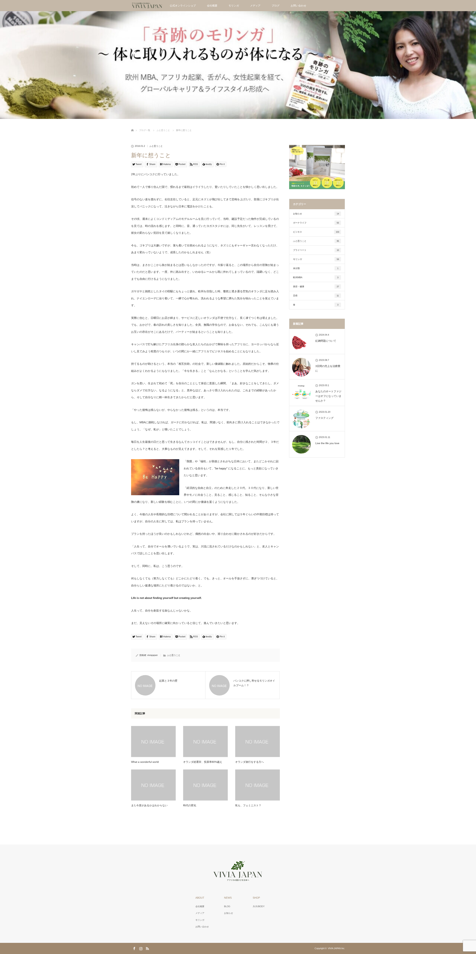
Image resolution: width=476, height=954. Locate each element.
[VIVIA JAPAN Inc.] (238, 879)
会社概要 (212, 5)
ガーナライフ (316, 222)
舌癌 (316, 295)
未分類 (315, 268)
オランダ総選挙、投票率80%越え (202, 761)
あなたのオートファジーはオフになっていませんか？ (328, 396)
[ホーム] (132, 125)
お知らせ (316, 213)
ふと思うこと (156, 146)
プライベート (316, 250)
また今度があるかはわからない (149, 805)
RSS (147, 948)
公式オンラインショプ (183, 5)
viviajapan (152, 655)
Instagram (140, 948)
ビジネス (316, 232)
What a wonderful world (145, 761)
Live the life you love (327, 443)
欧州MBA (315, 277)
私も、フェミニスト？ (248, 805)
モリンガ (234, 5)
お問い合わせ (298, 5)
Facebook (134, 948)
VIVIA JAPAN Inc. (336, 948)
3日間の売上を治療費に (327, 368)
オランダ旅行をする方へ (249, 761)
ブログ (275, 5)
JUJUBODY (259, 906)
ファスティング (324, 417)
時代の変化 (189, 805)
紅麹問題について (325, 340)
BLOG (227, 906)
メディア (255, 5)
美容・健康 (316, 286)
